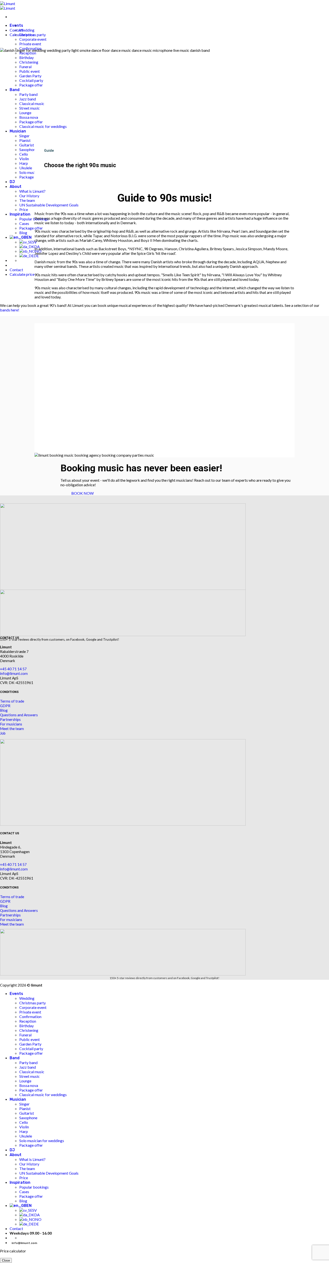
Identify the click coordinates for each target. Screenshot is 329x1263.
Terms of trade (12, 701)
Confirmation (30, 1016)
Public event (29, 1039)
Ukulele (25, 1136)
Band (15, 1058)
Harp (23, 1131)
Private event (30, 1012)
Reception (27, 1021)
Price (23, 1177)
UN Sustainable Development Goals (49, 1173)
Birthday (26, 1025)
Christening (28, 1030)
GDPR (5, 706)
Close (6, 1260)
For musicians (11, 724)
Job (3, 733)
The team (27, 1168)
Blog (4, 710)
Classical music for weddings (43, 1094)
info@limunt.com (14, 673)
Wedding (26, 30)
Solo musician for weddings (41, 1140)
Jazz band (27, 1067)
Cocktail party (31, 1048)
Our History (29, 1164)
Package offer (31, 1053)
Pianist (25, 1108)
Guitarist (26, 1113)
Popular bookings (34, 1187)
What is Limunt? (32, 1159)
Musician (18, 1099)
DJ (12, 1150)
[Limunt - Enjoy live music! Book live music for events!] (7, 5)
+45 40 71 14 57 (13, 669)
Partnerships (10, 719)
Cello (23, 1122)
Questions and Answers (19, 715)
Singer (24, 1104)
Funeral (25, 1035)
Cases (24, 1191)
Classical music (31, 1071)
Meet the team (12, 728)
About (15, 1154)
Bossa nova (28, 1085)
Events (16, 993)
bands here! (9, 310)
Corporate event (32, 39)
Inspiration (20, 1182)
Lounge (25, 1081)
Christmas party (32, 1002)
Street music (29, 1076)
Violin (24, 1127)
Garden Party (30, 1044)
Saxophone (28, 1117)
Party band (28, 1062)
